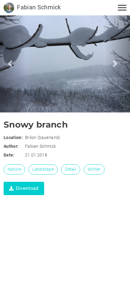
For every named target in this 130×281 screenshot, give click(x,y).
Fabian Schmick (38, 7)
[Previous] (117, 63)
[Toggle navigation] (120, 7)
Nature (14, 169)
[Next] (12, 63)
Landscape (43, 169)
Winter (94, 169)
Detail (70, 169)
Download (27, 188)
